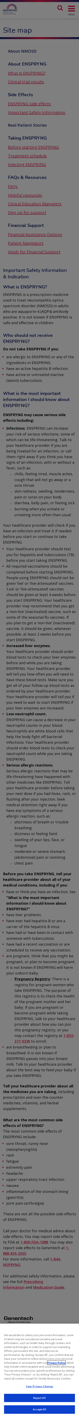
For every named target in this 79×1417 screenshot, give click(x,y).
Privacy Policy (56, 1363)
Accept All (39, 1409)
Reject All (39, 1398)
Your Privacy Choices (39, 1386)
